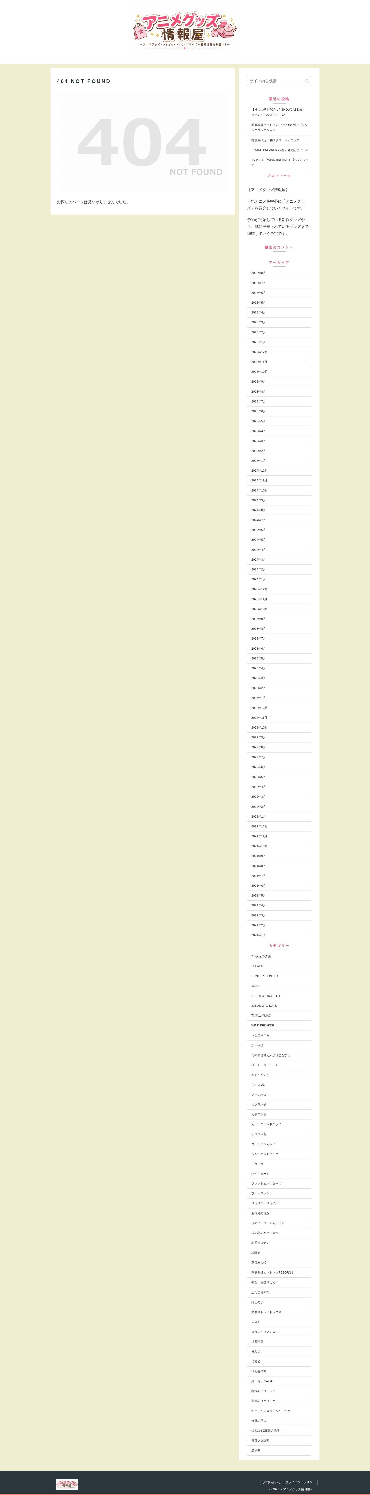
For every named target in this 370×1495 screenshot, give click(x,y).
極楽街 (255, 1351)
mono (255, 986)
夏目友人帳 (258, 1262)
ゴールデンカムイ (263, 1144)
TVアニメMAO (261, 1015)
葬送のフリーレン (263, 1391)
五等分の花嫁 (260, 1213)
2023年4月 (258, 668)
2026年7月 (258, 283)
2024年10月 (259, 490)
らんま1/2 (258, 1084)
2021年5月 (258, 895)
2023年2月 (258, 688)
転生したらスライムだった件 (270, 1411)
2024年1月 (258, 579)
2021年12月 (259, 826)
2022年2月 (258, 806)
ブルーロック (260, 1193)
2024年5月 (258, 539)
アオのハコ (258, 1094)
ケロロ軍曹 (258, 1134)
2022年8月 (258, 747)
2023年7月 (258, 638)
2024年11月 (259, 480)
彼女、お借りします (264, 1282)
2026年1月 (258, 342)
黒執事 (255, 1450)
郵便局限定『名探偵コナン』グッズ (275, 140)
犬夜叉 (255, 1361)
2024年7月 (258, 520)
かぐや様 (257, 1045)
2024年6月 (258, 529)
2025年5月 (258, 421)
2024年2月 (258, 569)
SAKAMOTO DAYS (264, 1005)
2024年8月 (258, 510)
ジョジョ (257, 1163)
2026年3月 (258, 322)
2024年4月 (258, 549)
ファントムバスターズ (266, 1183)
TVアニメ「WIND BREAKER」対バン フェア (280, 162)
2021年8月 (258, 866)
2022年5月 (258, 777)
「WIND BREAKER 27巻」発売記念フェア (279, 150)
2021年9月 (258, 856)
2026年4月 (258, 312)
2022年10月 (259, 727)
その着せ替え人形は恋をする (270, 1055)
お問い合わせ (272, 1482)
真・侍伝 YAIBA (262, 1381)
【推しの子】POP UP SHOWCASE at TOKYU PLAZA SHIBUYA (276, 112)
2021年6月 (258, 885)
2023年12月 (259, 589)
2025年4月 (258, 431)
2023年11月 (259, 599)
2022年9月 (258, 737)
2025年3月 (258, 441)
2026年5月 (258, 302)
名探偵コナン (260, 1242)
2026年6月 (258, 292)
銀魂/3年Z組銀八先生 (265, 1430)
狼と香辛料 (258, 1371)
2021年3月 (258, 915)
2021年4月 (258, 905)
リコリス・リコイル (264, 1203)
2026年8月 (258, 273)
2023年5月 (258, 658)
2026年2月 (258, 332)
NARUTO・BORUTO (265, 996)
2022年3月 (258, 796)
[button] (307, 81)
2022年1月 (258, 816)
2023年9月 (258, 619)
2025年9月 (258, 381)
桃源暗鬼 (257, 1341)
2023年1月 (258, 697)
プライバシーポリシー (300, 1482)
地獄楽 (255, 1252)
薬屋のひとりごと (263, 1401)
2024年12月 (259, 470)
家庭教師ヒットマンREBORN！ (272, 1272)
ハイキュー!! (259, 1173)
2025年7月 (258, 401)
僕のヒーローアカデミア (267, 1223)
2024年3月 (258, 559)
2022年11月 (259, 717)
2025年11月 (259, 362)
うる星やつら (260, 1035)
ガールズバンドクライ (266, 1124)
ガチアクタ (258, 1114)
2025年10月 (259, 371)
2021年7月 (258, 875)
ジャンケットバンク (264, 1154)
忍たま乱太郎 (260, 1292)
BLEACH (257, 966)
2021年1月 (258, 935)
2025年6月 (258, 411)
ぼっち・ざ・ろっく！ (266, 1065)
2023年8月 (258, 628)
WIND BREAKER (262, 1025)
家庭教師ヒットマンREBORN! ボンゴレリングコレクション (279, 127)
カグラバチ (258, 1104)
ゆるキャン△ (260, 1074)
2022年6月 (258, 767)
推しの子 (257, 1302)
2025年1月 (258, 460)
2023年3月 (258, 678)
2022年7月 (258, 757)
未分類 (255, 1322)
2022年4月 (258, 786)
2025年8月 (258, 391)
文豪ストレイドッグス (266, 1312)
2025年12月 (259, 352)
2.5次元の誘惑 (261, 956)
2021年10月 (259, 846)
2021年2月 (258, 925)
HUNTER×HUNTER (264, 976)
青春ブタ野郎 (260, 1440)
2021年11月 (259, 836)
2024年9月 (258, 500)
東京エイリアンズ (263, 1331)
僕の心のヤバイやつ (264, 1233)
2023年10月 (259, 609)
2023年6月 (258, 648)
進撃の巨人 (258, 1420)
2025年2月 (258, 451)
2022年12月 (259, 708)
